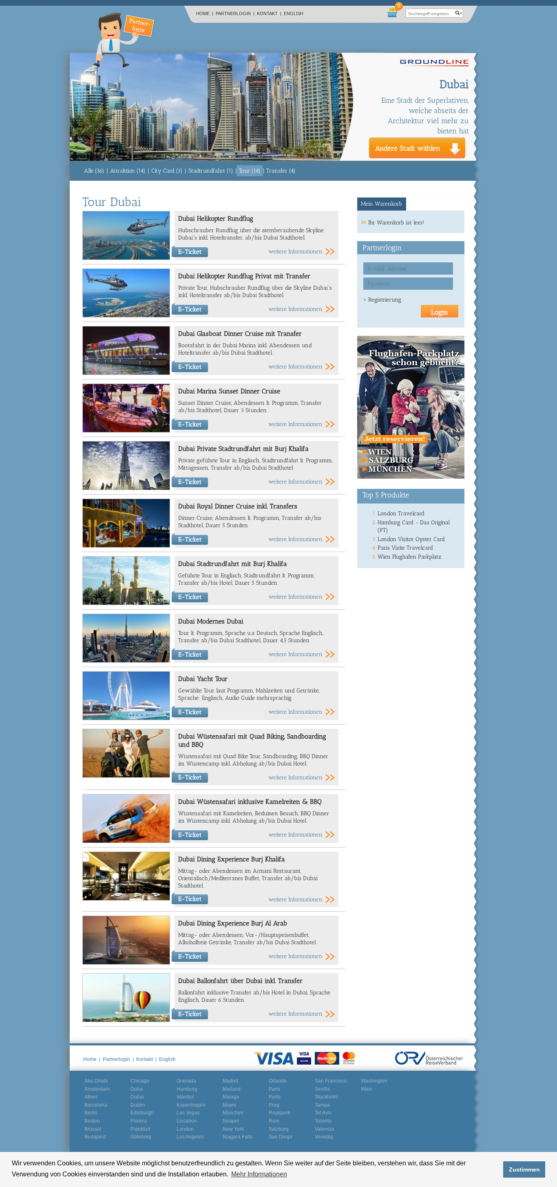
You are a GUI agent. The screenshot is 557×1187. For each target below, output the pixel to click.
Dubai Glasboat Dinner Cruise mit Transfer (240, 333)
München (233, 1113)
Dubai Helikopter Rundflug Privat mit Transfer (244, 276)
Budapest (95, 1137)
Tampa (322, 1105)
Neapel (231, 1121)
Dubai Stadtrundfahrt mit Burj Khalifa (232, 564)
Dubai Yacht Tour (203, 679)
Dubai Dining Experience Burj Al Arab (232, 923)
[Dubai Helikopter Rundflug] (126, 258)
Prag (274, 1105)
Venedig (324, 1137)
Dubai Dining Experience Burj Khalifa (231, 859)
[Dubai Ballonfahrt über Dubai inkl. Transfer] (126, 1020)
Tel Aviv (323, 1113)
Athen (90, 1097)
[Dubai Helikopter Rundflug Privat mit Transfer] (126, 315)
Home (204, 13)
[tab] (382, 204)
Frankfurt (140, 1129)
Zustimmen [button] (524, 1169)
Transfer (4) (281, 170)
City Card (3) (167, 170)
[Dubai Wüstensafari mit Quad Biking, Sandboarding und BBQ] (126, 775)
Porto (275, 1097)
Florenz (138, 1121)
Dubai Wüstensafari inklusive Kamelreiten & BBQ (250, 801)
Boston (92, 1121)
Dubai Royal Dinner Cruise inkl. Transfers (237, 506)
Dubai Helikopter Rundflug (215, 218)
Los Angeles (190, 1137)
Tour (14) (250, 170)
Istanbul (185, 1097)
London (185, 1129)
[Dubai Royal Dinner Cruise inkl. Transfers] (126, 545)
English (293, 13)
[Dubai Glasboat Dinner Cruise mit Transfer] (126, 373)
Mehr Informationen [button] (259, 1174)
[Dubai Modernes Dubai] (126, 660)
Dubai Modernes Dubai (210, 621)
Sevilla (322, 1089)
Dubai (137, 1097)
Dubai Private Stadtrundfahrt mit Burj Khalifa (243, 449)
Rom (274, 1121)
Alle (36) (94, 170)
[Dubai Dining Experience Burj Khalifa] (126, 898)
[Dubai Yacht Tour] (126, 718)
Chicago (139, 1081)
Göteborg (140, 1137)
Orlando (278, 1081)
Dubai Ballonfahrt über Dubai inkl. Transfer (240, 981)
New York (233, 1129)
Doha (136, 1089)
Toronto (323, 1121)
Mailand (232, 1089)
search (458, 13)
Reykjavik (279, 1113)
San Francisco (331, 1081)
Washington (374, 1081)
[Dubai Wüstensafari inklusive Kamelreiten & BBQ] (126, 841)
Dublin (137, 1105)
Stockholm (326, 1097)
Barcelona (95, 1105)
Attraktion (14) (128, 170)
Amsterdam (97, 1089)
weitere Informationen (295, 251)
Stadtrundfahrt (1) (210, 170)
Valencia (324, 1129)
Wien (366, 1089)
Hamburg (187, 1089)
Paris (274, 1089)
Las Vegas (188, 1113)
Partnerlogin (235, 13)
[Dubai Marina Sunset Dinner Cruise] (126, 430)
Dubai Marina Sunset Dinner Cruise (229, 391)
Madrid (230, 1081)
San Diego (280, 1137)
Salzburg (279, 1129)
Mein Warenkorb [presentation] (381, 203)
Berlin (90, 1113)
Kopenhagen (191, 1105)
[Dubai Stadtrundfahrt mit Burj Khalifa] (126, 603)
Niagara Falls (237, 1137)
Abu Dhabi (96, 1081)
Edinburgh (142, 1113)
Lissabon (187, 1121)
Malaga (231, 1097)
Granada (186, 1081)
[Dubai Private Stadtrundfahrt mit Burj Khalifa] (126, 488)
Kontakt (269, 13)
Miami (229, 1105)
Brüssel (92, 1129)
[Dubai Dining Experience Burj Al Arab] (126, 962)
